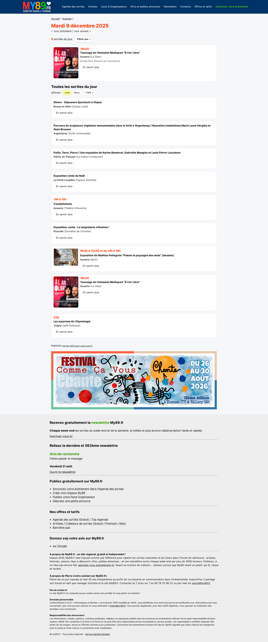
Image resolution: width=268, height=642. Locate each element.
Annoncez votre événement (232, 6)
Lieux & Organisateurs (114, 6)
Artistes (92, 6)
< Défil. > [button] (89, 92)
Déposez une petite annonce (71, 501)
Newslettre (170, 6)
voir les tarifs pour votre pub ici (77, 346)
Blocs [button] (77, 92)
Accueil (55, 18)
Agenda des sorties (73, 6)
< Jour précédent (61, 31)
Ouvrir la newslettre (62, 472)
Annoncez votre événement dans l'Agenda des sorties (88, 488)
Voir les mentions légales (97, 634)
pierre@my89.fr (201, 583)
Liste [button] (67, 92)
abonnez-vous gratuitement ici (96, 565)
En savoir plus (91, 67)
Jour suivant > (82, 31)
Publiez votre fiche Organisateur (74, 497)
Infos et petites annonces (145, 6)
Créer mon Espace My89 (69, 493)
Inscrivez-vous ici (61, 436)
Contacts (185, 6)
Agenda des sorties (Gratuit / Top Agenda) (80, 519)
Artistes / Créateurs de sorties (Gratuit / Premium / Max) (89, 523)
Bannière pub (61, 527)
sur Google (60, 546)
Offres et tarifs (203, 6)
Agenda (67, 18)
